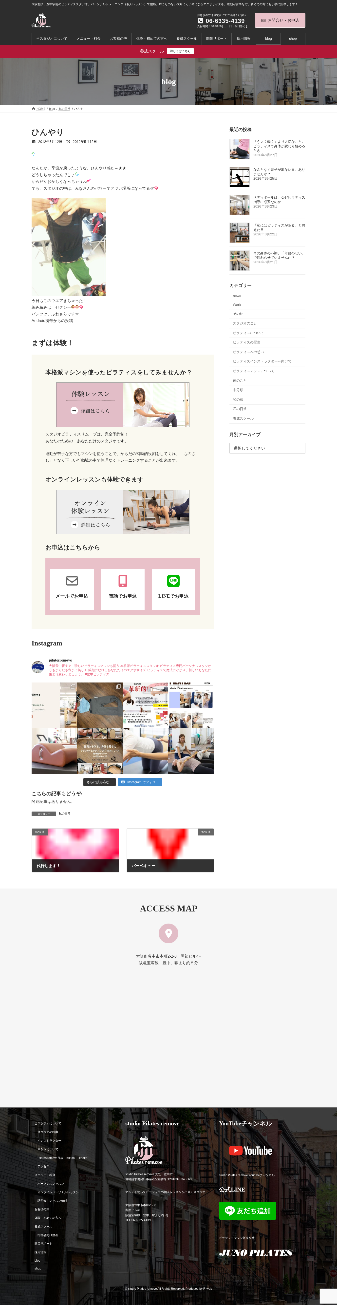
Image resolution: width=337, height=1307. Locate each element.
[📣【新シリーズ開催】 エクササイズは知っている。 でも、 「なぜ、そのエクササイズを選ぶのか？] (100, 751)
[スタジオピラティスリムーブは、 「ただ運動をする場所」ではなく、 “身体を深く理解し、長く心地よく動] (191, 751)
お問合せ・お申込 (283, 20)
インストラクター (49, 1140)
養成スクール (243, 418)
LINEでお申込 (173, 596)
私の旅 (238, 399)
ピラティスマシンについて (253, 371)
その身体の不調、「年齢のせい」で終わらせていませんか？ (279, 255)
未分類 (238, 390)
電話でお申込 (123, 596)
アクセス (43, 1166)
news (237, 296)
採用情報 (40, 1252)
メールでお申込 (72, 596)
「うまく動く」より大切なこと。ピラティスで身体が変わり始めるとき (279, 146)
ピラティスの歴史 (247, 342)
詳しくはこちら (180, 51)
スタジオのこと (245, 323)
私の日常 (65, 813)
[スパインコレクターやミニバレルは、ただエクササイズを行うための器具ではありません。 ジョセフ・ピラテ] (54, 751)
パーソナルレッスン (50, 1183)
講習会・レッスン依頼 (52, 1201)
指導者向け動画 (47, 1235)
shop (38, 1268)
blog (37, 1260)
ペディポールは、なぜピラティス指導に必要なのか (279, 199)
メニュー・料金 (45, 1175)
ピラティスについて (248, 333)
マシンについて (47, 1149)
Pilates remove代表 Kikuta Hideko (62, 1158)
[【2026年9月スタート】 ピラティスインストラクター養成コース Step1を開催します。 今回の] (145, 705)
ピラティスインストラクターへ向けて (262, 361)
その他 (238, 314)
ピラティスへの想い (248, 352)
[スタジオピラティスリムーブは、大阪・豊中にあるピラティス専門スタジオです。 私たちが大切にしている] (54, 705)
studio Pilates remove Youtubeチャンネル (247, 1175)
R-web (207, 1288)
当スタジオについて (48, 1123)
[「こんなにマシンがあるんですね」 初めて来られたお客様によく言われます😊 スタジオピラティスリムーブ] (145, 751)
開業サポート (43, 1244)
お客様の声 (42, 1209)
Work (237, 305)
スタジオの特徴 (47, 1132)
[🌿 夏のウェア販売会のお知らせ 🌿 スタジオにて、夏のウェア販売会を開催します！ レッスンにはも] (100, 705)
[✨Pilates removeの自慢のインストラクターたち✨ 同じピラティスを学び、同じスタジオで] (191, 705)
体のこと (240, 380)
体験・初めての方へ (48, 1218)
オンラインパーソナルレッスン (58, 1192)
